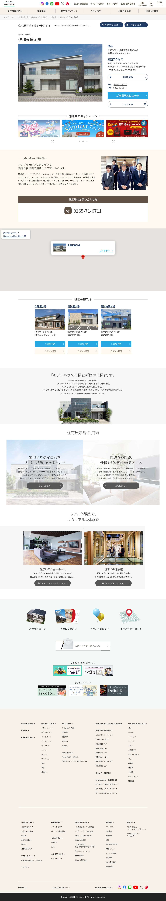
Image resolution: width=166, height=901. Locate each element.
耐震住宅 (131, 781)
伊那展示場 (40, 306)
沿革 (107, 840)
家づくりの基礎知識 (103, 730)
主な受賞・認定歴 (111, 844)
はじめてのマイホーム (103, 735)
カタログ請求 (112, 3)
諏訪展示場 (73, 306)
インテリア (132, 737)
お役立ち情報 (152, 11)
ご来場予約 (104, 250)
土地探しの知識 (101, 739)
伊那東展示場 (73, 245)
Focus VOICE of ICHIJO (70, 757)
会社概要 (109, 835)
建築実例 (41, 11)
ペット (130, 759)
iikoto (53, 842)
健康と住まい (100, 748)
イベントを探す (97, 3)
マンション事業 (111, 853)
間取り (130, 768)
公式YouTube (25, 840)
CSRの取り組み (111, 862)
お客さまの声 (124, 11)
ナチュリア (45, 745)
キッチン (131, 732)
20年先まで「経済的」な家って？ (106, 784)
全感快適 (65, 732)
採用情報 (109, 866)
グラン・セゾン (46, 732)
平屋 (42, 768)
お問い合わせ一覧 (81, 822)
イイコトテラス (56, 858)
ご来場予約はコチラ (127, 95)
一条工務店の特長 (14, 11)
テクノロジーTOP (68, 728)
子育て (130, 745)
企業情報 (109, 822)
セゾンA (44, 754)
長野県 (20, 34)
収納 (129, 728)
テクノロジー (97, 11)
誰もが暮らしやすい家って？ (105, 789)
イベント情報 (50, 351)
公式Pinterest (25, 849)
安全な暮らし (100, 766)
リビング (131, 741)
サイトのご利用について (103, 887)
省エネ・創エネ (133, 776)
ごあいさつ (109, 827)
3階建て (44, 772)
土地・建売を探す (128, 3)
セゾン (43, 750)
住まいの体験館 (80, 840)
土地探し (131, 772)
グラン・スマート (47, 728)
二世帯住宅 (132, 750)
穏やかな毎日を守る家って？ (105, 793)
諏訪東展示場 (108, 306)
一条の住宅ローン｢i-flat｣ (133, 834)
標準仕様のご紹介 (27, 737)
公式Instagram (26, 827)
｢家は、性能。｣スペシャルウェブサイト (135, 828)
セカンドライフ (133, 754)
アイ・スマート (46, 737)
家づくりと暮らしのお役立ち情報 (107, 723)
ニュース (24, 867)
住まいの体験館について (113, 583)
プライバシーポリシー (60, 887)
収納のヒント (100, 752)
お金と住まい (100, 744)
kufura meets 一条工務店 (105, 780)
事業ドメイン (110, 849)
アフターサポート (27, 856)
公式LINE (24, 835)
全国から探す (136, 25)
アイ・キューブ (46, 741)
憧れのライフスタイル (103, 761)
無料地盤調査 (79, 855)
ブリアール (45, 759)
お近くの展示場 (81, 3)
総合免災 (65, 741)
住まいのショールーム (82, 851)
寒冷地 (130, 763)
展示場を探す (56, 822)
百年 (42, 763)
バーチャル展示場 (57, 831)
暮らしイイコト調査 (103, 773)
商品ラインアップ (69, 11)
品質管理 (109, 857)
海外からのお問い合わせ (83, 835)
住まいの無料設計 (81, 860)
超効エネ (65, 737)
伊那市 (27, 34)
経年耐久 (65, 745)
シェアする (128, 104)
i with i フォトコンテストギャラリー (74, 761)
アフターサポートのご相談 (84, 831)
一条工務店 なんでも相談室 (84, 827)
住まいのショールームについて (52, 583)
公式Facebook (26, 831)
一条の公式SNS (26, 822)
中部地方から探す (111, 25)
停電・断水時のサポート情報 (30, 860)
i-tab (53, 847)
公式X (23, 844)
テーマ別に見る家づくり (136, 723)
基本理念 (109, 831)
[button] (52, 141)
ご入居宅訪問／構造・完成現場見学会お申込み (85, 845)
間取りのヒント (101, 757)
